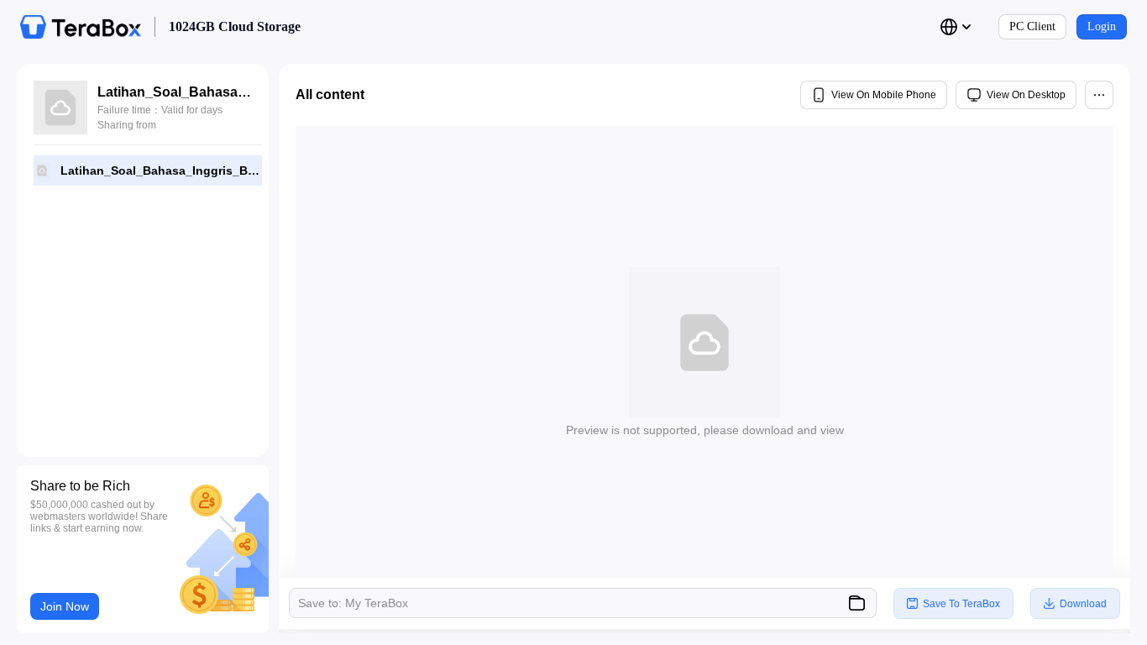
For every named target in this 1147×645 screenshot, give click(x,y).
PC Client (1032, 26)
